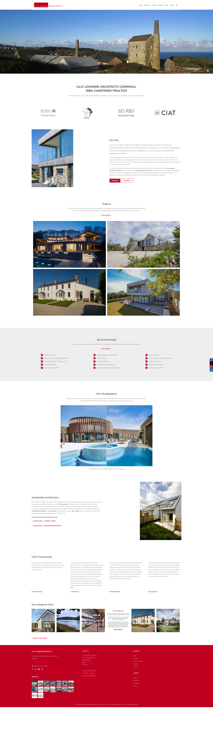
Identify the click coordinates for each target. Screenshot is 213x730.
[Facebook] (32, 669)
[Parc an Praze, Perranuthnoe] (143, 244)
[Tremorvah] (71, 689)
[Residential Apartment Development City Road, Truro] (65, 683)
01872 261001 (90, 673)
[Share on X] (211, 363)
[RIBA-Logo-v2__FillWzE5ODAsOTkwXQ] (48, 109)
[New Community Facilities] (40, 689)
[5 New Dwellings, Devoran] (59, 683)
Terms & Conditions (126, 704)
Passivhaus (64, 504)
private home (53, 511)
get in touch (75, 511)
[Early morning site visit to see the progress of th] (43, 620)
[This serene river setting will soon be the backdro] (68, 620)
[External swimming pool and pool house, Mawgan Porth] (53, 683)
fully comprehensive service (143, 170)
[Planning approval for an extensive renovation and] (168, 620)
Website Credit (134, 704)
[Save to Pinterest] (211, 366)
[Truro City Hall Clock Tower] (47, 683)
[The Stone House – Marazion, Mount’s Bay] (34, 689)
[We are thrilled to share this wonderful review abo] (118, 620)
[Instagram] (36, 669)
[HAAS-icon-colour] (87, 107)
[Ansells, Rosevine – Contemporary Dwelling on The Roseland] (143, 292)
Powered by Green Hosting (40, 666)
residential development (39, 511)
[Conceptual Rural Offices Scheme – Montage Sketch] (40, 695)
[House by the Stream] (34, 695)
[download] (164, 110)
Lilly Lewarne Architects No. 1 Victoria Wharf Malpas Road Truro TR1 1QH (89, 660)
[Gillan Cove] (53, 689)
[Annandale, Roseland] (69, 292)
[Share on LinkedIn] (211, 370)
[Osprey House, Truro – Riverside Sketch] (59, 689)
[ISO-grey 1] (126, 107)
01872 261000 (92, 671)
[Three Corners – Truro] (71, 683)
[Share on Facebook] (211, 360)
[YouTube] (39, 669)
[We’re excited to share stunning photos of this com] (143, 620)
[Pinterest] (42, 669)
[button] (176, 5)
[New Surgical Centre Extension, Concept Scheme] (47, 689)
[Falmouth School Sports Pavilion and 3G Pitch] (65, 689)
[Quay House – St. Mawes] (69, 244)
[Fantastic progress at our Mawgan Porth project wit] (93, 620)
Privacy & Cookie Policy (115, 704)
